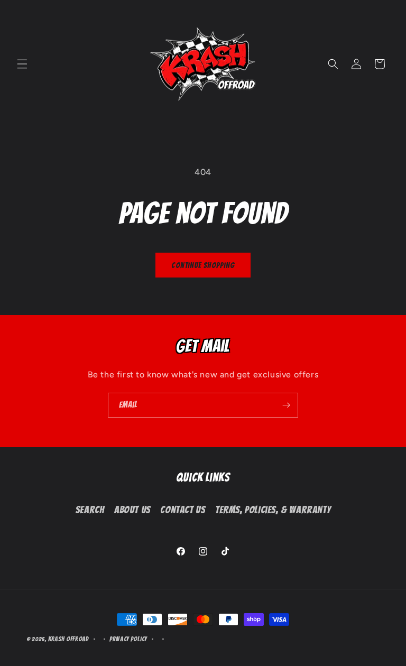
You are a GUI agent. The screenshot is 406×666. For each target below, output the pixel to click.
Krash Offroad (68, 638)
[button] (22, 64)
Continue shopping (203, 265)
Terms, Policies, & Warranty (272, 509)
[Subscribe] (286, 405)
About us (132, 509)
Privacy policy (128, 638)
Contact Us (182, 509)
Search (90, 509)
